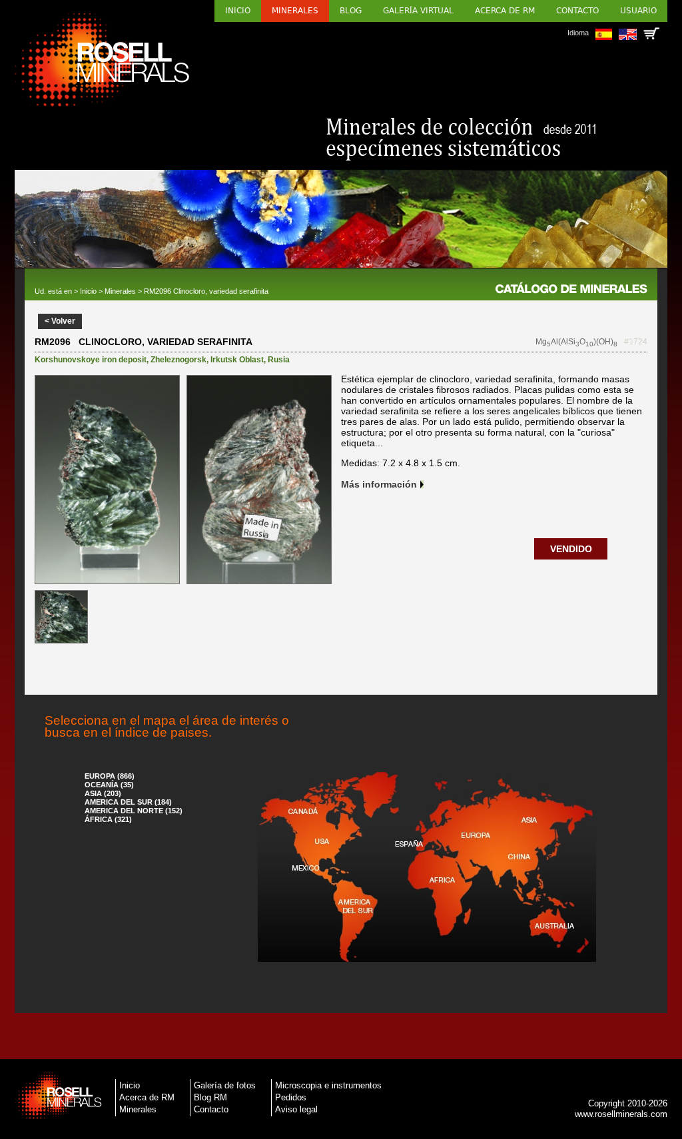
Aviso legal (296, 1109)
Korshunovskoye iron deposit (91, 359)
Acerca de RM (505, 10)
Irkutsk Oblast (237, 359)
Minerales (295, 10)
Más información (379, 484)
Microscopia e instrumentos (328, 1085)
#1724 (635, 341)
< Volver (60, 321)
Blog (351, 10)
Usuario (638, 10)
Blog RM (210, 1097)
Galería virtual (418, 10)
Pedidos (290, 1097)
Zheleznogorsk (178, 359)
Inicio (237, 10)
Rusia (279, 359)
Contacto (577, 10)
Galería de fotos (225, 1085)
